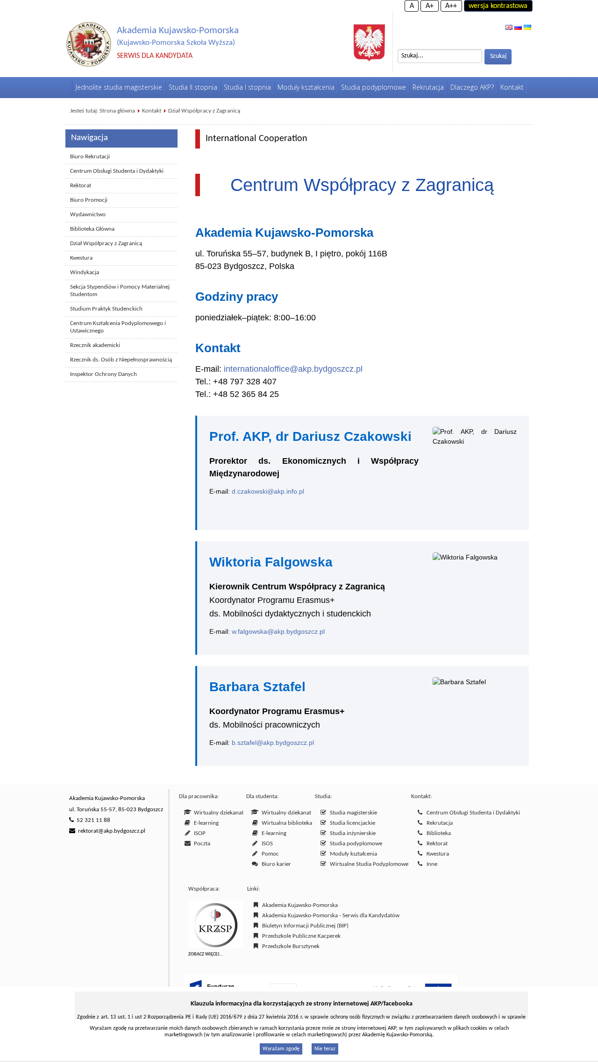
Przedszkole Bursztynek (289, 946)
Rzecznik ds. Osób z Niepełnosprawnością (121, 360)
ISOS (266, 844)
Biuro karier (275, 864)
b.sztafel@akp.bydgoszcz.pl (273, 742)
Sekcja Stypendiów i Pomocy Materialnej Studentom (120, 290)
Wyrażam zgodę (281, 1049)
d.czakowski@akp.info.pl (268, 491)
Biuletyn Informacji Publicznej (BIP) (304, 926)
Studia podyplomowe (354, 844)
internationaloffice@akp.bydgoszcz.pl (293, 369)
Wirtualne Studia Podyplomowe (367, 864)
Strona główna (117, 111)
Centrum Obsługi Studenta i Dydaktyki (117, 171)
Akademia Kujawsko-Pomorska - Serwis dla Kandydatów (329, 916)
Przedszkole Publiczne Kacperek (300, 936)
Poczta (200, 844)
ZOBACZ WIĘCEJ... (205, 954)
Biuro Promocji (88, 200)
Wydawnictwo (88, 215)
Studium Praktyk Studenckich (106, 309)
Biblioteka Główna (92, 229)
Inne (430, 864)
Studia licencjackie (351, 823)
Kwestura (81, 258)
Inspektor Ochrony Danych (103, 374)
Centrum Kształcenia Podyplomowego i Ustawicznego (118, 327)
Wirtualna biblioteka (285, 823)
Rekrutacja (438, 823)
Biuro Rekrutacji (90, 157)
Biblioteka (437, 833)
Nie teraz (324, 1049)
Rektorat (80, 186)
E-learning (205, 823)
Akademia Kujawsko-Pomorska (298, 905)
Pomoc (269, 854)
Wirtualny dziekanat (217, 813)
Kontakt (151, 111)
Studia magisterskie (352, 813)
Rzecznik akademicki (95, 345)
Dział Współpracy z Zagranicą (204, 111)
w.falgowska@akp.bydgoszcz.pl (278, 631)
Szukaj (498, 56)
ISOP (198, 833)
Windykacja (84, 272)
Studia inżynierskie (351, 833)
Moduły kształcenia (352, 854)
